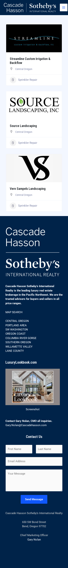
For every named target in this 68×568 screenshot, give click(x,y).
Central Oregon (23, 69)
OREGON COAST (15, 333)
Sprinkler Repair (27, 79)
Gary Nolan (34, 539)
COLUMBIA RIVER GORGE (20, 338)
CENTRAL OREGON (17, 321)
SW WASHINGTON (16, 329)
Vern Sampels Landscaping (28, 189)
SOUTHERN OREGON (18, 342)
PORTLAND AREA (16, 325)
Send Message (34, 499)
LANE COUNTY (14, 350)
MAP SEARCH (13, 312)
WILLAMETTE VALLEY (18, 346)
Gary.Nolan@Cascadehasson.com (26, 425)
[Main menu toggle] (63, 7)
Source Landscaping (23, 126)
